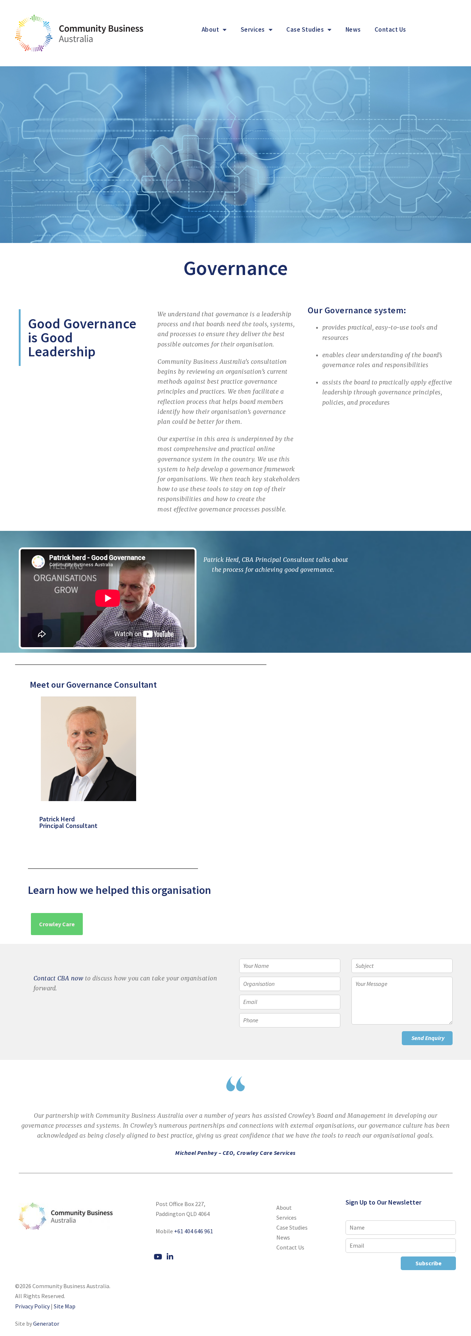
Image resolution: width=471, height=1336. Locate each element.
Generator (46, 1323)
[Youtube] (158, 1257)
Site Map (64, 1306)
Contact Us (390, 29)
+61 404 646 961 (193, 1231)
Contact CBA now (58, 978)
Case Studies (305, 29)
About (210, 29)
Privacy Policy (32, 1306)
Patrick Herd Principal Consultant (58, 822)
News (353, 29)
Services (253, 29)
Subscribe (428, 1263)
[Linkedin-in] (170, 1257)
